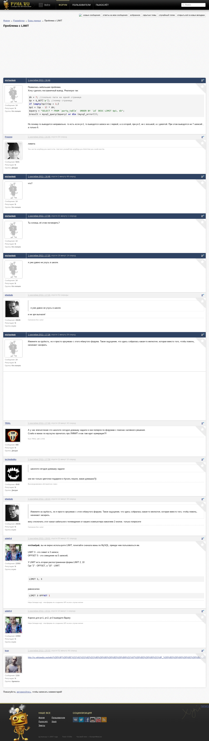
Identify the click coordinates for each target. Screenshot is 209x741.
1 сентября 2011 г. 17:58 (39, 459)
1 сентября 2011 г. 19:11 (39, 611)
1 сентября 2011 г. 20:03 (39, 651)
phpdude (9, 295)
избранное (135, 15)
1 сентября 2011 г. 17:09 (39, 216)
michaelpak (10, 80)
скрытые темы (149, 15)
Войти (47, 5)
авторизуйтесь (24, 692)
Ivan (7, 651)
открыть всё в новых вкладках (191, 15)
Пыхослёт (102, 5)
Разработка (18, 20)
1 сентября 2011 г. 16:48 (39, 176)
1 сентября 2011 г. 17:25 (39, 255)
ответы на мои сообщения (115, 15)
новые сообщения (91, 15)
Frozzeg (8, 137)
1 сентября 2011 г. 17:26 (39, 295)
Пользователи (81, 5)
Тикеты (42, 725)
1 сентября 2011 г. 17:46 (39, 423)
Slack (54, 721)
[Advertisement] (101, 52)
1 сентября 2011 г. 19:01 (39, 538)
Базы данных (34, 20)
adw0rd (8, 538)
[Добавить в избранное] (200, 88)
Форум (63, 5)
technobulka (10, 459)
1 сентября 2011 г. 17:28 (39, 335)
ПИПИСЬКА (191, 712)
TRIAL (8, 423)
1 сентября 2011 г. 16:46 (39, 80)
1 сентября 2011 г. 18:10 (39, 499)
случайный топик (167, 15)
